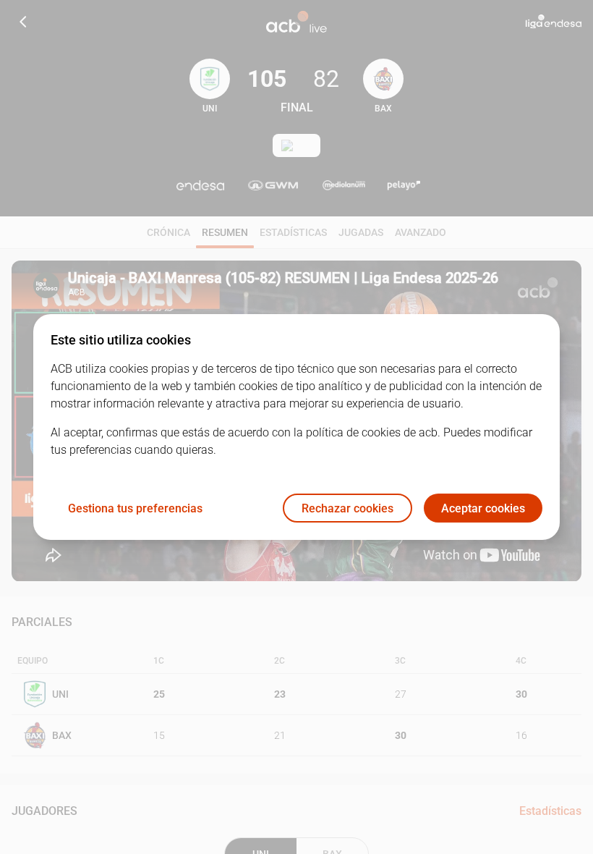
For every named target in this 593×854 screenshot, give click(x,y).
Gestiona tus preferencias (135, 508)
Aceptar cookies (483, 508)
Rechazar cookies (347, 508)
